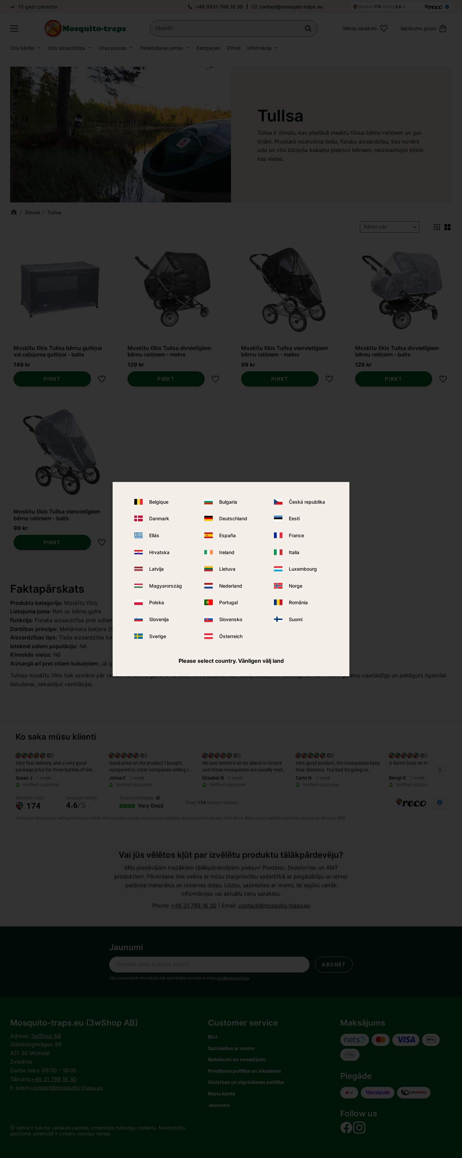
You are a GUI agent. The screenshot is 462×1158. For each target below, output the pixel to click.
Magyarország (165, 586)
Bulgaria (228, 502)
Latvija (156, 569)
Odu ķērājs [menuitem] (22, 48)
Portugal (228, 602)
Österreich (230, 636)
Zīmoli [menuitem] (233, 48)
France (296, 535)
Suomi (295, 619)
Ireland (226, 552)
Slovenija (159, 619)
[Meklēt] (308, 28)
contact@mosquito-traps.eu (291, 6)
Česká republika (307, 502)
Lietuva (227, 569)
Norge (295, 586)
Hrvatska (159, 552)
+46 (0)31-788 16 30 (219, 6)
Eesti (294, 518)
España (227, 535)
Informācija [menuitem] (259, 48)
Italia (294, 552)
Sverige (157, 636)
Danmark (159, 518)
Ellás (154, 535)
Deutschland (233, 518)
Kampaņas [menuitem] (208, 48)
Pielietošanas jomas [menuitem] (161, 48)
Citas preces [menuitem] (112, 48)
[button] (14, 28)
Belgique (158, 502)
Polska (156, 602)
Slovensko (230, 619)
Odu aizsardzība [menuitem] (66, 48)
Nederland (230, 586)
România (298, 602)
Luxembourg (303, 569)
